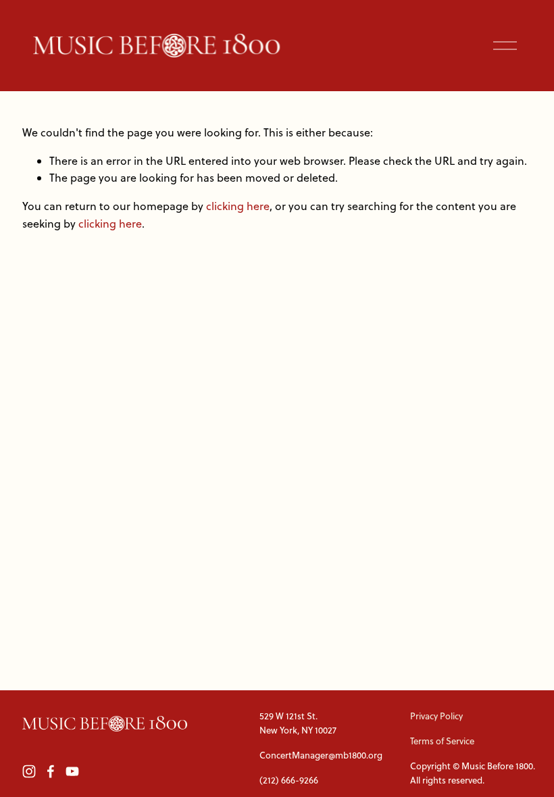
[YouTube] (72, 771)
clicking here (238, 206)
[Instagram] (29, 771)
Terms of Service (442, 741)
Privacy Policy (436, 716)
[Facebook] (50, 771)
